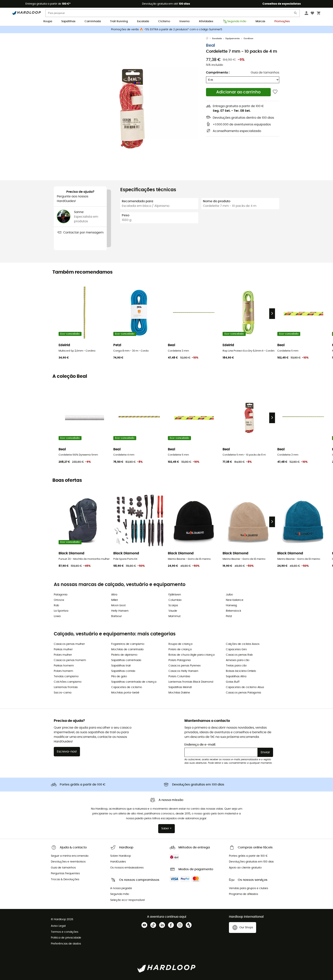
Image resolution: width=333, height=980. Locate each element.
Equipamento (232, 38)
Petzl (229, 616)
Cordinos (248, 38)
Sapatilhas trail (120, 665)
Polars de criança (180, 649)
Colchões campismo (68, 682)
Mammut (174, 616)
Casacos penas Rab (239, 655)
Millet (114, 600)
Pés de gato (119, 676)
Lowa (57, 616)
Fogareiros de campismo (127, 644)
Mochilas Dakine (179, 692)
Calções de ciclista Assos (242, 644)
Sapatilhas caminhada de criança (133, 682)
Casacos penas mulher (69, 644)
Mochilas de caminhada (127, 649)
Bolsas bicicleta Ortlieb (241, 671)
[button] (129, 105)
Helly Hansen (120, 611)
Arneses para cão (237, 660)
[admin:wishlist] (275, 92)
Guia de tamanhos (265, 72)
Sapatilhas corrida (123, 671)
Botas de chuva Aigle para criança (191, 655)
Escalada (143, 21)
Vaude (172, 611)
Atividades (206, 21)
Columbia (174, 600)
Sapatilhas (68, 21)
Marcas (260, 21)
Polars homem (63, 671)
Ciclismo (164, 21)
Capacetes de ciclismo (126, 687)
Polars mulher (63, 655)
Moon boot (118, 605)
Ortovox (59, 600)
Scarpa (173, 605)
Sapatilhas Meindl (180, 687)
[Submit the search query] (296, 13)
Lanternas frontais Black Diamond (190, 682)
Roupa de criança (180, 644)
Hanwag (231, 605)
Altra (114, 594)
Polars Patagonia (179, 660)
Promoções (282, 21)
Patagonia (60, 594)
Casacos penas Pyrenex (184, 665)
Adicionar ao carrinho (238, 92)
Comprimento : (218, 72)
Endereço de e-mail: (200, 744)
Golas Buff (233, 682)
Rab (56, 605)
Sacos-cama (62, 692)
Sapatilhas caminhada (126, 660)
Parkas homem (64, 665)
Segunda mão (236, 21)
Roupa (47, 21)
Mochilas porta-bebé (125, 692)
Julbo (229, 594)
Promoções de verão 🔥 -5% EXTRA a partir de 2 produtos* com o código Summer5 (166, 29)
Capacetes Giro (236, 649)
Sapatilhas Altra (236, 676)
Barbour (116, 616)
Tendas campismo (66, 676)
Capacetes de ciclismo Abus (245, 687)
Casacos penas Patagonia (243, 692)
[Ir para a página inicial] (209, 38)
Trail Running (119, 21)
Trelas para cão (236, 665)
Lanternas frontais (66, 687)
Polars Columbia (179, 676)
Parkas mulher (63, 649)
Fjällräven (174, 594)
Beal (210, 45)
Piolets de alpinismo (124, 655)
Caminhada (93, 21)
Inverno (184, 21)
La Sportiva (61, 611)
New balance (234, 600)
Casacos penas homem (70, 660)
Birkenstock (233, 611)
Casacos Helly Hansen (183, 671)
